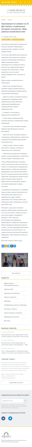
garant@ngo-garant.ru (10, 378)
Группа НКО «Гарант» (9, 2)
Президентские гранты (11, 317)
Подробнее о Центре (16, 382)
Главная (3, 19)
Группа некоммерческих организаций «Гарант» (14, 440)
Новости (5, 278)
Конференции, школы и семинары (15, 305)
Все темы (7, 321)
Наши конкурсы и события (13, 313)
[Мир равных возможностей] (14, 260)
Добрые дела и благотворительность (11, 284)
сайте (13, 197)
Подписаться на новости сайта (15, 395)
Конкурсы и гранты (18, 39)
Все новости (16, 273)
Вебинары (7, 301)
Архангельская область (12, 293)
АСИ (20, 240)
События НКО (6, 39)
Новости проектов (10, 297)
